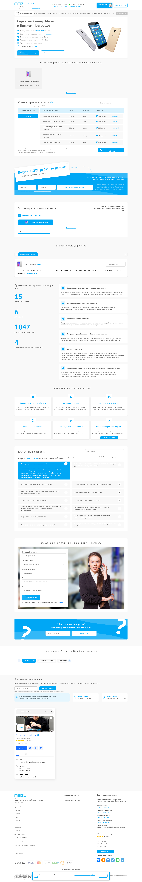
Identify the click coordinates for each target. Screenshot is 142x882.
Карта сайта (18, 853)
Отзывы (61, 13)
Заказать (114, 116)
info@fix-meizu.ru (103, 817)
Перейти (40, 264)
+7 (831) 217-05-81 (60, 5)
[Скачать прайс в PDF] (93, 150)
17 (46, 270)
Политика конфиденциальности (71, 870)
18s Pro (22, 270)
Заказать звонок (84, 633)
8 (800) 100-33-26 (103, 812)
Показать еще (71, 93)
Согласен (103, 876)
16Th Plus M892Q (93, 270)
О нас (54, 13)
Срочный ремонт (39, 13)
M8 (71, 270)
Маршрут (23, 748)
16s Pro (51, 270)
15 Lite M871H (20, 273)
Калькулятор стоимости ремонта (25, 841)
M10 (57, 270)
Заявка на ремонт (96, 13)
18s (27, 270)
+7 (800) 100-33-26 (77, 5)
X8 (61, 270)
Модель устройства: (29, 569)
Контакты (107, 13)
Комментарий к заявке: (30, 587)
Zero (85, 270)
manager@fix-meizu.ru (104, 822)
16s (102, 270)
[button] (19, 660)
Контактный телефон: (29, 552)
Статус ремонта (122, 13)
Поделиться (98, 860)
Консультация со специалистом (112, 150)
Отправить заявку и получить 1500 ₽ (75, 187)
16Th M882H (109, 270)
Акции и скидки (85, 13)
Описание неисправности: (31, 578)
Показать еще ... (32, 273)
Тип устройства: (27, 561)
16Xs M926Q (78, 270)
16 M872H (118, 270)
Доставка (68, 13)
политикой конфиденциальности (42, 191)
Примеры (17, 814)
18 (37, 270)
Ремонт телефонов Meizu (28, 254)
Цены (48, 13)
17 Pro (42, 270)
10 (17, 270)
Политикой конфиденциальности (55, 691)
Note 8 (66, 270)
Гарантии (75, 13)
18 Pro (33, 270)
